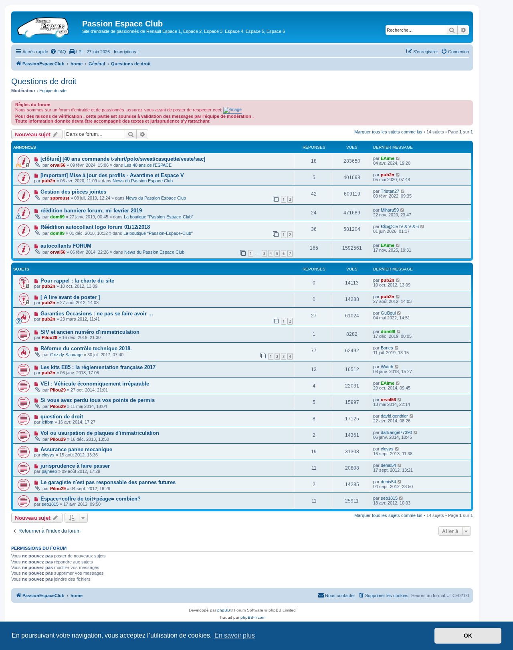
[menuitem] (58, 52)
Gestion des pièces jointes (73, 192)
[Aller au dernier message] (398, 158)
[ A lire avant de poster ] (70, 297)
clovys (48, 454)
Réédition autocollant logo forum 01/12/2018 (95, 227)
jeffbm (47, 422)
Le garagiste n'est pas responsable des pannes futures (108, 482)
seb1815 (50, 504)
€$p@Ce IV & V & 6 (400, 226)
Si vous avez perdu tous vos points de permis (97, 400)
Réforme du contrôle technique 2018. (86, 348)
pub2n (48, 180)
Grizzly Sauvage (66, 354)
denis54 (388, 465)
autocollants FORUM (65, 246)
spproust (59, 198)
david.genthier (394, 416)
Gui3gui (388, 313)
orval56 (57, 165)
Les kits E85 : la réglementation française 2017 (98, 367)
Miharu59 (390, 210)
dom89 (57, 216)
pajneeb (49, 471)
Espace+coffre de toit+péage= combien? (90, 499)
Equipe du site (53, 90)
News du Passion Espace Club (143, 180)
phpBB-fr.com (252, 617)
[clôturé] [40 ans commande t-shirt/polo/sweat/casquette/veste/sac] (122, 159)
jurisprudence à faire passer (75, 466)
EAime (387, 158)
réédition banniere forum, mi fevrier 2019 (91, 211)
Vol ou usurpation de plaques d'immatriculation (99, 433)
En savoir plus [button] (234, 635)
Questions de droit (44, 81)
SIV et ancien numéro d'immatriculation (89, 332)
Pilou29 (49, 337)
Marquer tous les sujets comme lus (388, 131)
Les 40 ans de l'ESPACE (148, 165)
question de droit (61, 417)
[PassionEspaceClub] (47, 26)
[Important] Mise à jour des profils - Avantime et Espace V (112, 175)
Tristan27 (390, 191)
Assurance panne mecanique (76, 449)
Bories (387, 347)
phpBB (223, 610)
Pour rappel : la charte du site (77, 281)
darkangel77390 (396, 432)
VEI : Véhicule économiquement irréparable (94, 384)
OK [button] (468, 635)
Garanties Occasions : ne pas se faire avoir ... (96, 314)
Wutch (387, 366)
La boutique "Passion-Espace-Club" (158, 216)
